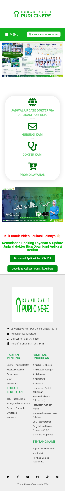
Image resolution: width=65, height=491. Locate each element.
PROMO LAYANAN (32, 175)
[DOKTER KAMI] (32, 146)
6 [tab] (39, 228)
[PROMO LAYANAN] (32, 166)
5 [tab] (36, 228)
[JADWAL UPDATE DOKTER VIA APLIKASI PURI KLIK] (32, 102)
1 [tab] (22, 228)
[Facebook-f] (18, 477)
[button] (5, 60)
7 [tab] (43, 228)
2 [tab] (25, 228)
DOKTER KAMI (32, 154)
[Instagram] (37, 477)
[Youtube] (28, 477)
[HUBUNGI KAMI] (32, 126)
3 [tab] (29, 228)
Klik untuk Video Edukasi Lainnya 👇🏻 (32, 236)
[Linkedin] (57, 477)
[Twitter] (8, 477)
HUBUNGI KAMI (33, 134)
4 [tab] (32, 228)
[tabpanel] (32, 204)
